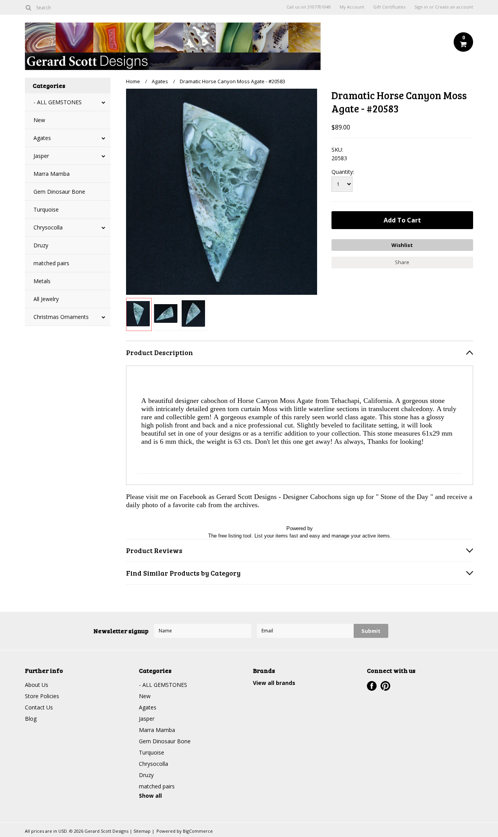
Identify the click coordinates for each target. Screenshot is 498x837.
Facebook (372, 686)
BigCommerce (198, 831)
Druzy (40, 245)
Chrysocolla (48, 227)
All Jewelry (46, 299)
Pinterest (385, 686)
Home (133, 81)
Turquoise (46, 209)
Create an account (454, 7)
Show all (150, 795)
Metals (42, 281)
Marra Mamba (51, 173)
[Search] (28, 7)
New (39, 120)
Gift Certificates (389, 7)
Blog (31, 718)
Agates (42, 138)
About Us (36, 684)
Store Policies (42, 696)
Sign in (421, 7)
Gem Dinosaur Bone (59, 191)
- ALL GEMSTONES (57, 102)
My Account (352, 7)
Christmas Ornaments (61, 316)
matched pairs (51, 263)
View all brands (274, 682)
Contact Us (39, 707)
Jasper (41, 155)
